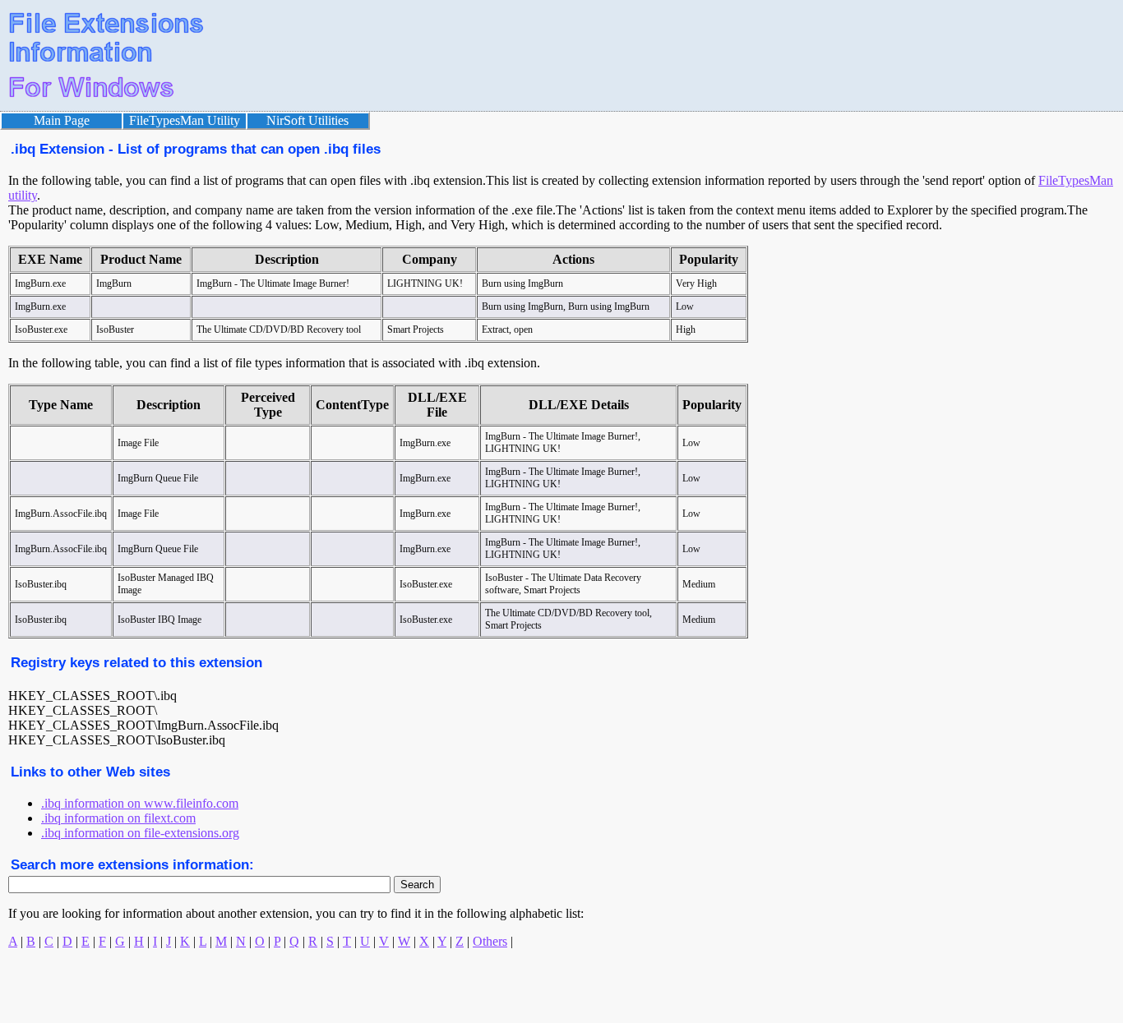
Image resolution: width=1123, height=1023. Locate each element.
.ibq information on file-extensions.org (140, 833)
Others (490, 941)
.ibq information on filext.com (118, 818)
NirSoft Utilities (307, 120)
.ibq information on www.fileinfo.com (139, 803)
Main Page (62, 120)
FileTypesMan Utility (184, 120)
